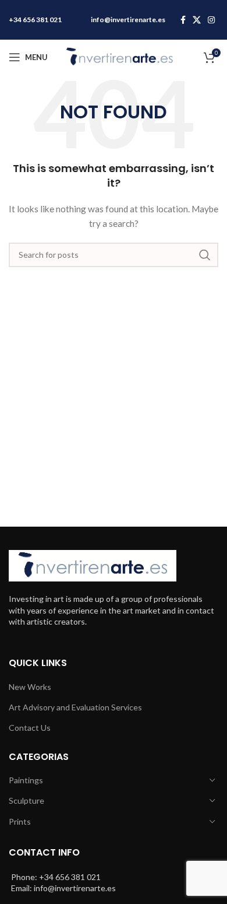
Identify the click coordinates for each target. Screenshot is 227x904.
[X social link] (196, 19)
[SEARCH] (204, 255)
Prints (20, 821)
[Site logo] (119, 56)
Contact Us (30, 728)
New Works (30, 687)
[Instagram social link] (211, 19)
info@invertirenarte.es (128, 19)
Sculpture (26, 800)
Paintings (26, 780)
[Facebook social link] (183, 19)
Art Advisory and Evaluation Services (75, 707)
